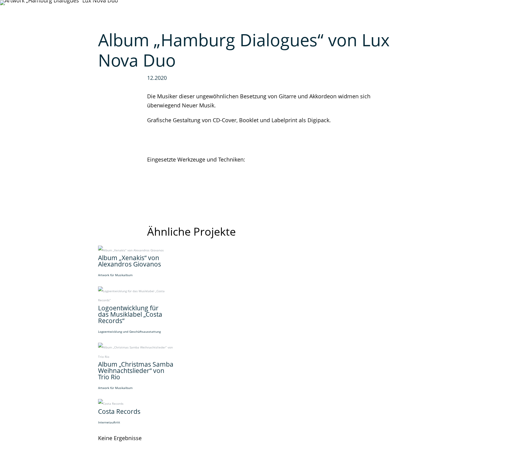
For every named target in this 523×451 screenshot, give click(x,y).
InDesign (158, 168)
